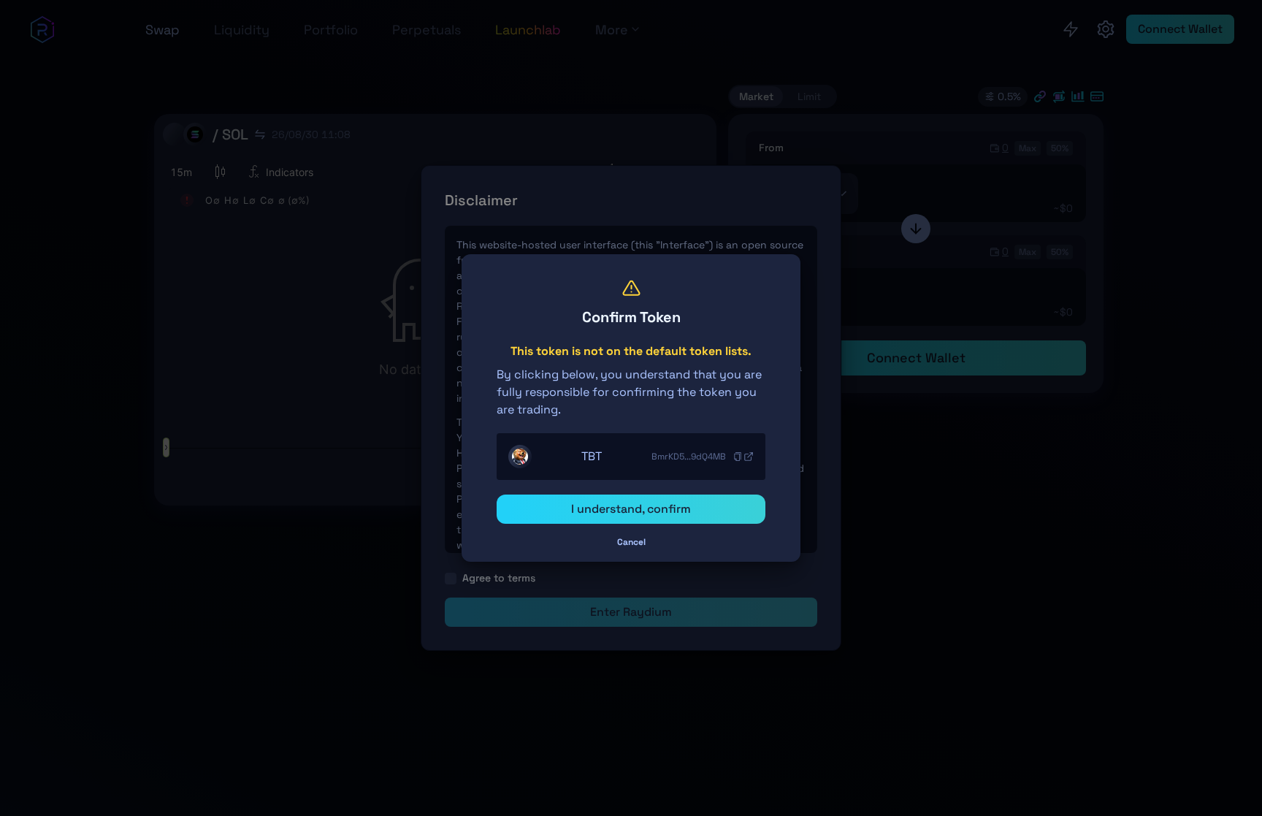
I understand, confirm (631, 508)
